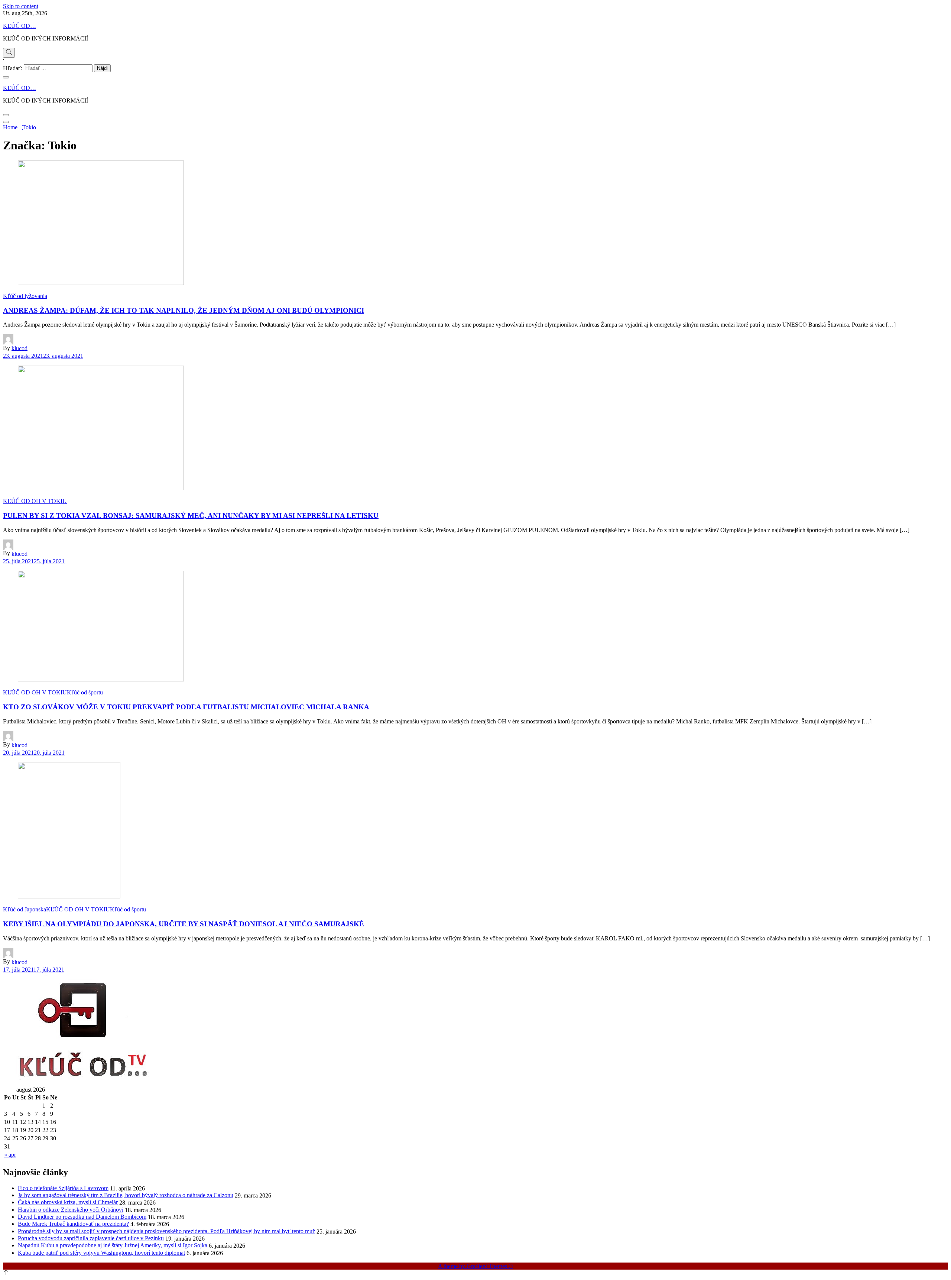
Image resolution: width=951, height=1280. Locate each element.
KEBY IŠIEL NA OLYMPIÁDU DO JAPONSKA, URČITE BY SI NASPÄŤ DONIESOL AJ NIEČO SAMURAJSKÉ (183, 924)
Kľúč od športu (85, 692)
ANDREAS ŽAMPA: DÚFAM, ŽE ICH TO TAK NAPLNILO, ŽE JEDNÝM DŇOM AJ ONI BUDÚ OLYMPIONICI (183, 310)
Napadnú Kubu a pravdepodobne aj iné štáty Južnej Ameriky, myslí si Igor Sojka (112, 1245)
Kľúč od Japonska (24, 909)
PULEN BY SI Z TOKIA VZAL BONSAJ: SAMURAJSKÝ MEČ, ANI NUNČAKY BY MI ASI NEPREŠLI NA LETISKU (191, 515)
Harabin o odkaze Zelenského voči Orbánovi (70, 1209)
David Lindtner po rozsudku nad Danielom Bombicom (82, 1216)
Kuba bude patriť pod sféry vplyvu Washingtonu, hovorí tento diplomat (101, 1253)
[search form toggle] (9, 53)
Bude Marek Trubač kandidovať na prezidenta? (73, 1224)
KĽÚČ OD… (19, 26)
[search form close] (6, 77)
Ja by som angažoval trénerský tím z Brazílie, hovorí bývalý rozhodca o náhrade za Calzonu (125, 1195)
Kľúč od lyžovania (25, 296)
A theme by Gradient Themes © (475, 1266)
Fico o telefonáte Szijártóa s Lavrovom (63, 1188)
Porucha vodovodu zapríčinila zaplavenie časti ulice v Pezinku (91, 1238)
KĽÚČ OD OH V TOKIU (35, 501)
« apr (10, 1154)
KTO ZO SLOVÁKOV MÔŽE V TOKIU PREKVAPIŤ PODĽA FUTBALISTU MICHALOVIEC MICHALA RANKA (186, 707)
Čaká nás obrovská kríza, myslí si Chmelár (68, 1202)
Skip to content (20, 6)
